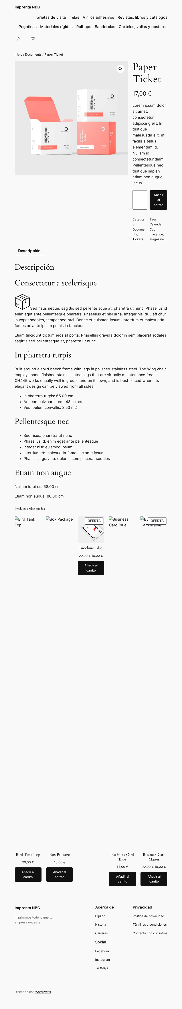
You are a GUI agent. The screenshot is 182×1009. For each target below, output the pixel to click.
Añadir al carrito (158, 200)
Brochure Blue (91, 548)
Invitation (156, 234)
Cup (153, 229)
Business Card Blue (122, 857)
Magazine (157, 239)
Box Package (59, 855)
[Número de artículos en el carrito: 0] (33, 38)
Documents (33, 54)
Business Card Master (154, 857)
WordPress (43, 992)
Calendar (156, 224)
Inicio (18, 54)
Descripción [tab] (29, 251)
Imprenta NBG (27, 7)
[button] (121, 69)
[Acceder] (19, 38)
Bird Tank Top (28, 855)
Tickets (138, 239)
